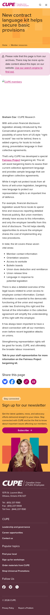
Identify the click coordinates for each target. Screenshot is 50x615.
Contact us (7, 538)
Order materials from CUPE (15, 565)
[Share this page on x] (19, 382)
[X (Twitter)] (17, 586)
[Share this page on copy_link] (26, 382)
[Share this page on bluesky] (5, 382)
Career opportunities (12, 532)
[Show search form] (40, 5)
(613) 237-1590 (13, 502)
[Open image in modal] (25, 96)
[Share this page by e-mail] (33, 382)
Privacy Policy (8, 608)
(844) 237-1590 (19, 509)
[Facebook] (4, 586)
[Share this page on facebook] (12, 382)
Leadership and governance (16, 527)
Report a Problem (25, 608)
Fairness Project (11, 160)
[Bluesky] (10, 586)
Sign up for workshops (13, 559)
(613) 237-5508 (14, 505)
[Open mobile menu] (46, 4)
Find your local (9, 554)
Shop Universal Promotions (15, 571)
